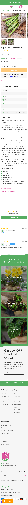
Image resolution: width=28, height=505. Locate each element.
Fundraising (4, 401)
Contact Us (4, 436)
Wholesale (17, 412)
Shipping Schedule (7, 195)
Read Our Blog (5, 399)
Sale (15, 393)
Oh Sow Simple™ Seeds (14, 303)
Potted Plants (17, 404)
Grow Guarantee (7, 188)
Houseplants (14, 330)
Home (2, 10)
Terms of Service (5, 444)
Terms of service (18, 492)
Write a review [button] (14, 217)
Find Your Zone (5, 396)
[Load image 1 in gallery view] (4, 42)
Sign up (11, 76)
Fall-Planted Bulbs (14, 277)
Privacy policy (11, 492)
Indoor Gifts (17, 410)
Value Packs (17, 396)
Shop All (8, 10)
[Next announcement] (26, 2)
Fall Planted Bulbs (19, 399)
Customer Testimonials (7, 404)
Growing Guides (5, 433)
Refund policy (4, 492)
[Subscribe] (22, 373)
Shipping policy (4, 495)
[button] (3, 7)
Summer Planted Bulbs (20, 401)
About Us (3, 393)
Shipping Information (6, 425)
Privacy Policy (4, 441)
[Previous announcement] (2, 2)
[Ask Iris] (21, 7)
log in (16, 76)
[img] (4, 228)
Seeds (15, 407)
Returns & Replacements (7, 430)
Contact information (12, 495)
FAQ (2, 438)
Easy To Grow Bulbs (9, 489)
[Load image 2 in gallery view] (11, 42)
